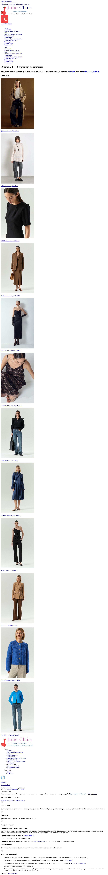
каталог (71, 71)
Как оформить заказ (6, 1)
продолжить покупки (7, 800)
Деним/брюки (8, 37)
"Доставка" (69, 860)
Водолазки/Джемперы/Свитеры (13, 38)
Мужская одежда (9, 35)
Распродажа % (8, 45)
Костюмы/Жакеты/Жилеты (11, 31)
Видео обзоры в (15, 789)
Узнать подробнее (12, 873)
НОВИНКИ (7, 29)
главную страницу (90, 71)
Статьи (9, 769)
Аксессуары (7, 41)
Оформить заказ (92, 794)
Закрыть (3, 873)
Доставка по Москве (7, 4)
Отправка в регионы (13, 767)
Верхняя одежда (8, 43)
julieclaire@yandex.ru (39, 841)
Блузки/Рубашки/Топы (10, 40)
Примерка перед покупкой (21, 4)
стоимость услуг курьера (78, 863)
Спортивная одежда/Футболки (13, 34)
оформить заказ (20, 800)
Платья (6, 28)
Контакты (10, 773)
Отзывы (9, 772)
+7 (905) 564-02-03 (6, 24)
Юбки (6, 32)
